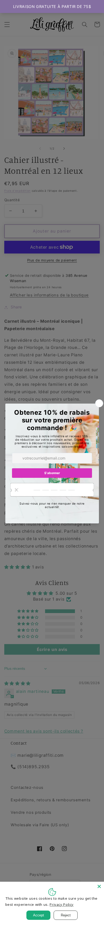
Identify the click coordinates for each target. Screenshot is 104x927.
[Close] (99, 886)
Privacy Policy (62, 904)
